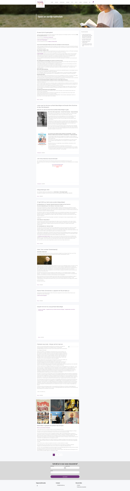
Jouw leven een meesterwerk (48, 37)
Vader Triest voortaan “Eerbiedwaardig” (47, 249)
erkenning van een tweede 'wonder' (44, 236)
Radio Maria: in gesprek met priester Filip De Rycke (50, 425)
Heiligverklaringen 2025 (43, 189)
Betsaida (85, 2)
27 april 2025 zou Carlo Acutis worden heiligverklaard (51, 202)
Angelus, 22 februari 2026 (52, 41)
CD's (72, 2)
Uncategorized (39, 152)
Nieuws (56, 2)
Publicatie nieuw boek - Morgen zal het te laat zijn (50, 344)
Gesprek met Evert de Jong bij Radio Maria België (50, 306)
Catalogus (62, 2)
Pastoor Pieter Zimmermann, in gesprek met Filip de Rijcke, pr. (53, 290)
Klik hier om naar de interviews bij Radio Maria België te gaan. (53, 109)
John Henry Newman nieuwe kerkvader (47, 158)
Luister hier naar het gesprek (42, 295)
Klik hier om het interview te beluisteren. (43, 427)
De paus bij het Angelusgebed (45, 32)
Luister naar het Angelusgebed (42, 39)
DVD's (76, 2)
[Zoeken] (90, 2)
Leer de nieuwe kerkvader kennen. (57, 164)
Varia (80, 2)
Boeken (67, 2)
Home (52, 2)
